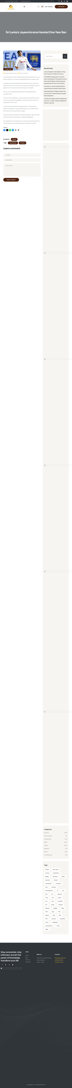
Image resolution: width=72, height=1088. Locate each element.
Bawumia (47, 880)
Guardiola (60, 901)
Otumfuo (54, 918)
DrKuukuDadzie (49, 890)
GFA (53, 897)
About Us (27, 960)
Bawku (63, 876)
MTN (46, 911)
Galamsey (59, 894)
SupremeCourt (48, 925)
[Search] (65, 56)
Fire (52, 894)
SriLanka (22, 143)
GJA (46, 901)
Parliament (62, 918)
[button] (46, 124)
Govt (52, 901)
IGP (46, 904)
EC (57, 890)
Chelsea (56, 880)
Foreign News (47, 839)
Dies (46, 887)
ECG (63, 890)
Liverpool (60, 904)
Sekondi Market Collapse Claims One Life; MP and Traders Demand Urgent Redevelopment (55, 93)
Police (46, 922)
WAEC (46, 929)
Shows (27, 955)
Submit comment (11, 179)
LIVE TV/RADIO (49, 6)
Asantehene (56, 873)
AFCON (47, 869)
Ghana (59, 897)
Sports (14, 139)
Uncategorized (48, 855)
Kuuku (52, 904)
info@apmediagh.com (26, 1)
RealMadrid (55, 922)
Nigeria (47, 915)
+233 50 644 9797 (59, 962)
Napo (53, 911)
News (26, 957)
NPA (54, 915)
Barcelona (55, 876)
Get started (61, 6)
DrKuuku (54, 887)
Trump (58, 925)
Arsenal (47, 873)
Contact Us (28, 962)
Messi (62, 908)
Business (46, 832)
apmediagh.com (31, 1084)
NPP (60, 915)
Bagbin (47, 876)
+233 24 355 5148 (59, 960)
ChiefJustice (48, 883)
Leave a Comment (24, 73)
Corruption (58, 883)
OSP (46, 918)
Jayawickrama (13, 143)
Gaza (46, 897)
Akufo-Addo (56, 869)
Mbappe (55, 908)
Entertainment (48, 836)
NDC (59, 911)
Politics (46, 845)
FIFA (46, 894)
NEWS (45, 842)
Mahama (47, 908)
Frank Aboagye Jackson (11, 73)
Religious (46, 848)
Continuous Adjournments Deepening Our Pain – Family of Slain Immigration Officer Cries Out (55, 101)
